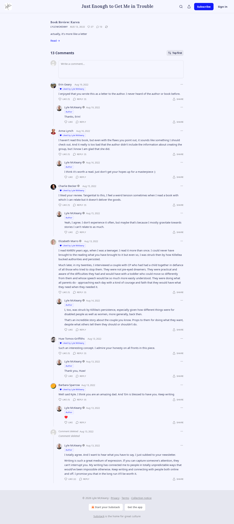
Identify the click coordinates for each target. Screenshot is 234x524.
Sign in (222, 6)
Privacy (115, 498)
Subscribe (204, 6)
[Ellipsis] (182, 84)
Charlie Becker (67, 186)
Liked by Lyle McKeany (73, 88)
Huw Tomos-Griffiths (71, 338)
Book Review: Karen (65, 22)
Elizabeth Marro (68, 241)
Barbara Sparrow (69, 385)
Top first (177, 53)
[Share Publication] (189, 6)
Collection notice (141, 498)
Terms (125, 498)
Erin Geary (65, 84)
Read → (55, 40)
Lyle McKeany (59, 26)
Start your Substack (107, 507)
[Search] (181, 6)
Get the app (135, 507)
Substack (98, 516)
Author (69, 111)
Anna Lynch (65, 131)
